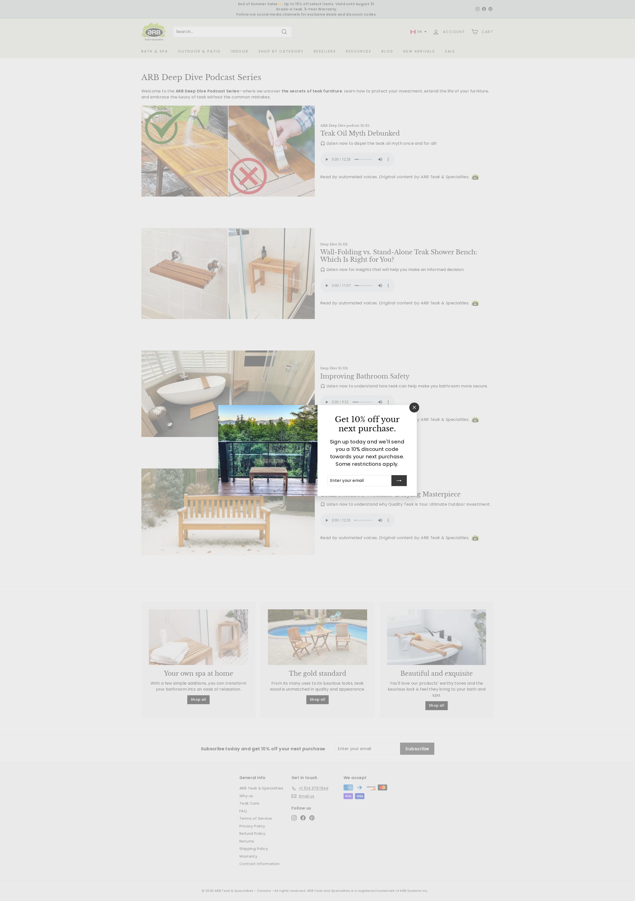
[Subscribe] (399, 480)
